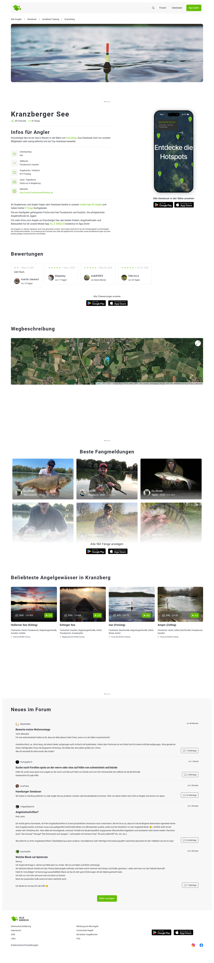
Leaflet (98, 383)
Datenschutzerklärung (21, 926)
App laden (194, 7)
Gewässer (177, 7)
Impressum (16, 930)
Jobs (13, 938)
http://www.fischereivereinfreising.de (36, 192)
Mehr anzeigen (107, 898)
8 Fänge (29, 208)
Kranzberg (71, 137)
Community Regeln (84, 930)
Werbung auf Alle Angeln (87, 926)
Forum (162, 7)
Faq (78, 938)
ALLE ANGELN (57, 223)
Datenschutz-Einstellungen (24, 945)
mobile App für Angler (90, 204)
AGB (13, 934)
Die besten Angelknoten (87, 934)
